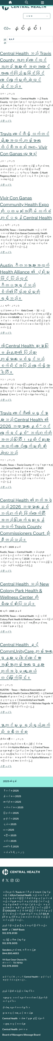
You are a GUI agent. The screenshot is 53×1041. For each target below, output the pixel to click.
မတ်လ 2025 (9, 840)
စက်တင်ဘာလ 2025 (13, 807)
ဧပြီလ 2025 (9, 835)
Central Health (26, 6)
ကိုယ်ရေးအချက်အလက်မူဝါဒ (16, 1007)
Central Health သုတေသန (14, 1029)
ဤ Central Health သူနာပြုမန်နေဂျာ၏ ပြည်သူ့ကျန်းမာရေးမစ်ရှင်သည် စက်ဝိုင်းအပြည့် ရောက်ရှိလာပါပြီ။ (25, 359)
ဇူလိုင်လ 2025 (11, 818)
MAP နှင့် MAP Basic (13, 929)
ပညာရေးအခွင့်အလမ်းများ (13, 1023)
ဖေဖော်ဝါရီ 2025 (11, 846)
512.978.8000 (10, 965)
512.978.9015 (9, 943)
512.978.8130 (9, 933)
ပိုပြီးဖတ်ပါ (6, 121)
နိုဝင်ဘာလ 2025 (12, 796)
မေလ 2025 (8, 829)
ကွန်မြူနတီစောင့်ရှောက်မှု (13, 939)
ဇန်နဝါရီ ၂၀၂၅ (13, 852)
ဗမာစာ (28, 16)
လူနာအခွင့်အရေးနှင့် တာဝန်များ (17, 1012)
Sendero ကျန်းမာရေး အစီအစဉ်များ (19, 949)
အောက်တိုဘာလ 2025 (12, 801)
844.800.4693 (10, 953)
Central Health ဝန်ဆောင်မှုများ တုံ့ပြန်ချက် (23, 1018)
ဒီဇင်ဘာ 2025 (11, 790)
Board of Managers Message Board (21, 1034)
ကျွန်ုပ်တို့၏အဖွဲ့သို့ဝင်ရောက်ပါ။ (18, 991)
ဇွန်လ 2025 (9, 824)
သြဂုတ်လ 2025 (11, 812)
